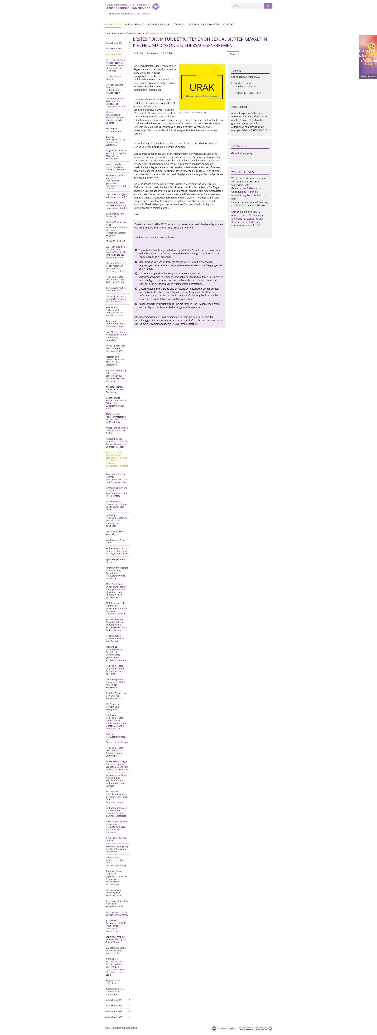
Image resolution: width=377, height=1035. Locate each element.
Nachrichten (113, 24)
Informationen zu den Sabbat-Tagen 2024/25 (117, 913)
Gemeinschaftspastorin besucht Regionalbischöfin (117, 904)
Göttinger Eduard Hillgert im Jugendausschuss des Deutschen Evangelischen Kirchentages (116, 878)
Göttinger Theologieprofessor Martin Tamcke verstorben (115, 141)
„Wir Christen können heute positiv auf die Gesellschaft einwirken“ (116, 336)
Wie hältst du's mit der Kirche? (115, 215)
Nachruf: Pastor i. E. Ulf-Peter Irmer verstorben (116, 991)
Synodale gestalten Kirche (115, 560)
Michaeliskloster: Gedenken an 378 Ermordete (114, 389)
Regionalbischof (158, 24)
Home (107, 33)
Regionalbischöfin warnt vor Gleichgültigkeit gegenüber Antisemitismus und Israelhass (116, 182)
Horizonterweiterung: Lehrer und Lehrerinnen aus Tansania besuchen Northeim (116, 375)
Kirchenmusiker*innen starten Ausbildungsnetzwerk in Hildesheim (116, 491)
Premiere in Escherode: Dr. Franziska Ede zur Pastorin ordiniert (114, 311)
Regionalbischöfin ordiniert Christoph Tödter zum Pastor (115, 279)
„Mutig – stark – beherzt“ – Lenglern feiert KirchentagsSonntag (116, 861)
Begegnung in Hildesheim (113, 982)
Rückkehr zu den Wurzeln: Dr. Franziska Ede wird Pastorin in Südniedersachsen (117, 442)
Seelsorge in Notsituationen (113, 130)
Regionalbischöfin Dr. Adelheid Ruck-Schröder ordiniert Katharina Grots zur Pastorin (116, 780)
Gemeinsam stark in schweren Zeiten (116, 289)
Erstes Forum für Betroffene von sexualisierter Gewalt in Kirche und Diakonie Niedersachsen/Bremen (117, 460)
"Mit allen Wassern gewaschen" (115, 533)
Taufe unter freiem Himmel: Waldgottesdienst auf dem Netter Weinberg (117, 478)
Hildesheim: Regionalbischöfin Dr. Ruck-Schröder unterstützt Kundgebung (116, 925)
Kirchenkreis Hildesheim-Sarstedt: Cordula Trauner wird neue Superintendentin (116, 797)
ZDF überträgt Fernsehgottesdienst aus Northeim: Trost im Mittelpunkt (116, 418)
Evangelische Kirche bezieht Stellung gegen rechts (116, 950)
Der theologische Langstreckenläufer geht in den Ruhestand (115, 683)
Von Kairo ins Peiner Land (116, 541)
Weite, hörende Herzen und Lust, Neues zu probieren (116, 167)
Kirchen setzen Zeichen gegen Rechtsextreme (113, 893)
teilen (233, 54)
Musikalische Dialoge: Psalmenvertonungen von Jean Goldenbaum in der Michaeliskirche (117, 765)
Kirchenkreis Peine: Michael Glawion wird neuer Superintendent (117, 205)
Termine (178, 24)
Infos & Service (134, 24)
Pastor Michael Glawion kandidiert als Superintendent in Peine (117, 505)
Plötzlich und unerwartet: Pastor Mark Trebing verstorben (115, 360)
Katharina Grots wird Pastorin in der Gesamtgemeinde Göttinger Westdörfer (116, 811)
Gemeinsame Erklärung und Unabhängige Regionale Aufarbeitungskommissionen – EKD (248, 193)
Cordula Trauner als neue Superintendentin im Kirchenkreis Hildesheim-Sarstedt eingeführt (116, 229)
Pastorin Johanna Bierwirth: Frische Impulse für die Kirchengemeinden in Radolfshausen (116, 624)
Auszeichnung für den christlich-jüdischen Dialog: (117, 430)
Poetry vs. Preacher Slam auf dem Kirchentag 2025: (115, 348)
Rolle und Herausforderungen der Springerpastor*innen (117, 738)
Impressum (110, 1027)
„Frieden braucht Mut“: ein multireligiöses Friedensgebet (114, 88)
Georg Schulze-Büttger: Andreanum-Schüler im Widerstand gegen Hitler (116, 403)
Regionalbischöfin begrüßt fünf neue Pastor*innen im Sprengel (115, 669)
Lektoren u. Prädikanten (203, 24)
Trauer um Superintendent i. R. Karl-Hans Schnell (116, 324)
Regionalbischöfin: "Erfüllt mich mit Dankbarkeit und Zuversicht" (115, 751)
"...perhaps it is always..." (113, 77)
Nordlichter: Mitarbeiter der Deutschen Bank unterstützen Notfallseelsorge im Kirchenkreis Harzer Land (116, 966)
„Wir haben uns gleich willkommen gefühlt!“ (117, 195)
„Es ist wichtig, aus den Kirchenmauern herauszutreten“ (116, 299)
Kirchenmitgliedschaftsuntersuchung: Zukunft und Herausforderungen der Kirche (117, 573)
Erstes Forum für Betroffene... (165, 33)
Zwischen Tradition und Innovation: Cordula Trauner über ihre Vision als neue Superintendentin (117, 252)
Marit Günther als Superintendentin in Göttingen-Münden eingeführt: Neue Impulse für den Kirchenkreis (116, 591)
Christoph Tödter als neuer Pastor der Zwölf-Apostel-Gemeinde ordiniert (116, 267)
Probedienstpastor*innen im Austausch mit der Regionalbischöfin (117, 551)
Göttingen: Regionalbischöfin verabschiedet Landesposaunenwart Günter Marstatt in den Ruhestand (116, 722)
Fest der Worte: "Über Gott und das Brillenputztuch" (116, 696)
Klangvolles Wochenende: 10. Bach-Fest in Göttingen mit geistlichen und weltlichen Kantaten (116, 653)
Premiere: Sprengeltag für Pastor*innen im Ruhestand (117, 849)
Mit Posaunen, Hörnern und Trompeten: (113, 707)
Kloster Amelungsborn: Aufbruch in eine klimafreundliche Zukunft (114, 117)
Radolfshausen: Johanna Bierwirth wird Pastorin (115, 638)
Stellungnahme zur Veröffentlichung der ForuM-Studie (116, 939)
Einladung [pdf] (243, 153)
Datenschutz (122, 1027)
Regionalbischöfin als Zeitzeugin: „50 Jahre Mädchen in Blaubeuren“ (116, 154)
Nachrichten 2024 (138, 33)
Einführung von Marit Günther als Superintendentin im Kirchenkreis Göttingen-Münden (116, 608)
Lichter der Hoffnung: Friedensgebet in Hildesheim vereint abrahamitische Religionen (116, 65)
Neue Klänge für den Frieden (116, 839)
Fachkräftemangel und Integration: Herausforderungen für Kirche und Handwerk (117, 827)
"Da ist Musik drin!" (115, 241)
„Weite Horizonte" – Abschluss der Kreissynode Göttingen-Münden (115, 102)
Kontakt (228, 24)
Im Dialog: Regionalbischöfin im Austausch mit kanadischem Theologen (116, 520)
